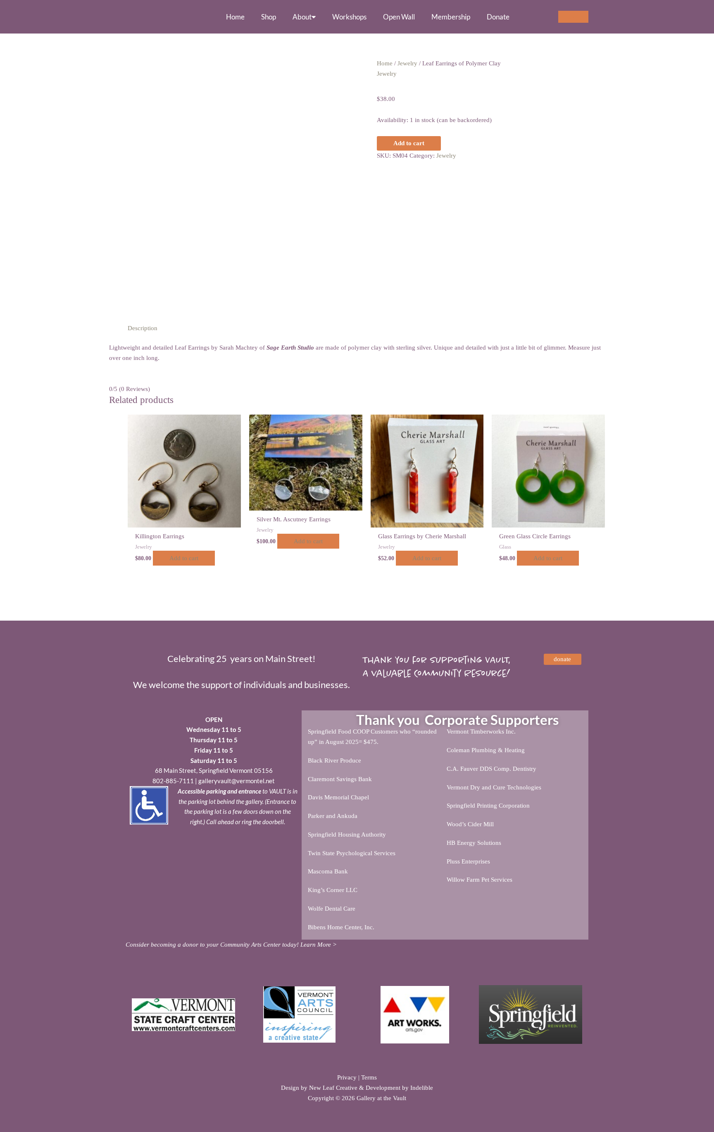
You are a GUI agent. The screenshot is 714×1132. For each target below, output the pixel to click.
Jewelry (407, 63)
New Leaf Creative (333, 1087)
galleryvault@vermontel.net (236, 780)
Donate (498, 17)
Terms (369, 1077)
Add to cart (408, 143)
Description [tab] (142, 328)
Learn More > (318, 944)
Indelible (421, 1087)
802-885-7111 (173, 780)
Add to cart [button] (183, 558)
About (302, 17)
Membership (450, 17)
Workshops (349, 17)
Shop (268, 17)
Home (235, 17)
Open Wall (399, 17)
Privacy (347, 1077)
